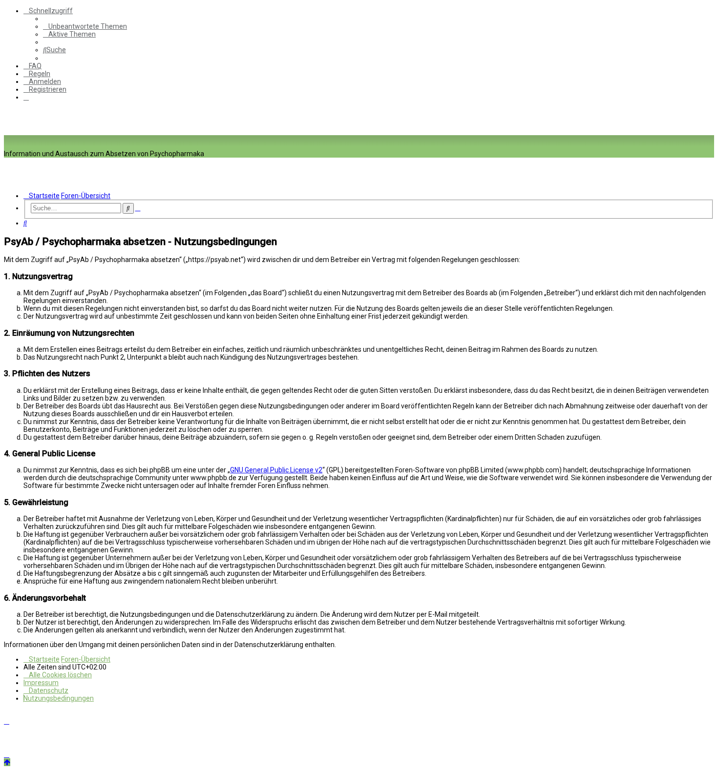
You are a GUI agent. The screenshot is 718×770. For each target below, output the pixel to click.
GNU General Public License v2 (276, 470)
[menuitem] (85, 26)
